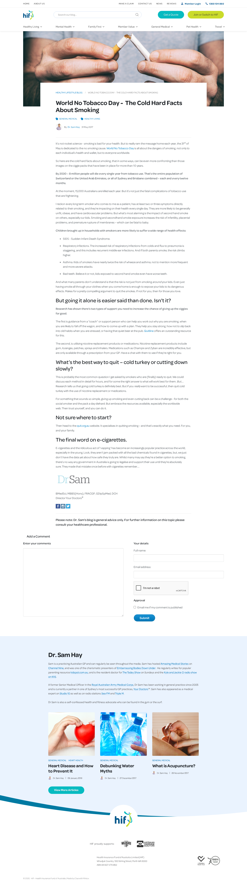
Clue (77, 878)
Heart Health (76, 760)
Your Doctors (140, 689)
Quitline (149, 331)
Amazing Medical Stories (175, 663)
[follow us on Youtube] (42, 861)
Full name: (140, 550)
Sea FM (105, 693)
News (159, 3)
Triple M (119, 693)
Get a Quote (171, 14)
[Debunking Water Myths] (123, 734)
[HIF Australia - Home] (30, 15)
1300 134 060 (216, 3)
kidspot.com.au (79, 672)
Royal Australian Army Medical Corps (112, 684)
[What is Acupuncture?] (175, 734)
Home (26, 3)
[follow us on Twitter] (27, 861)
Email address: (142, 567)
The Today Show (131, 672)
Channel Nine (56, 667)
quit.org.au (83, 425)
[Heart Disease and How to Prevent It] (71, 734)
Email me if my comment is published (159, 607)
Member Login (193, 3)
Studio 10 (65, 693)
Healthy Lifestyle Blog (69, 92)
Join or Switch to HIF (205, 14)
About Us (39, 3)
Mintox (86, 878)
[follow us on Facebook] (24, 861)
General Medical (68, 118)
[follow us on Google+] (33, 861)
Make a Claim (126, 3)
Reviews (171, 3)
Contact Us (145, 3)
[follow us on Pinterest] (36, 861)
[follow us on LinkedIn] (39, 861)
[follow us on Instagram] (30, 861)
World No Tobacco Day (120, 148)
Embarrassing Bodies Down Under (136, 667)
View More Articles (66, 790)
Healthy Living (92, 118)
